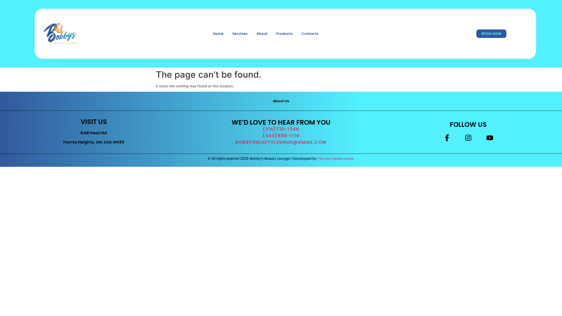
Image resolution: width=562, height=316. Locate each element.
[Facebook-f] (447, 137)
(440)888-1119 (281, 136)
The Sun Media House (335, 158)
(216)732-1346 (281, 129)
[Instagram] (468, 137)
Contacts (310, 33)
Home (218, 33)
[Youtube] (489, 137)
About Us (281, 101)
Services (240, 33)
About (261, 33)
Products (284, 33)
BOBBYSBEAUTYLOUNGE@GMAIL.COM (281, 142)
